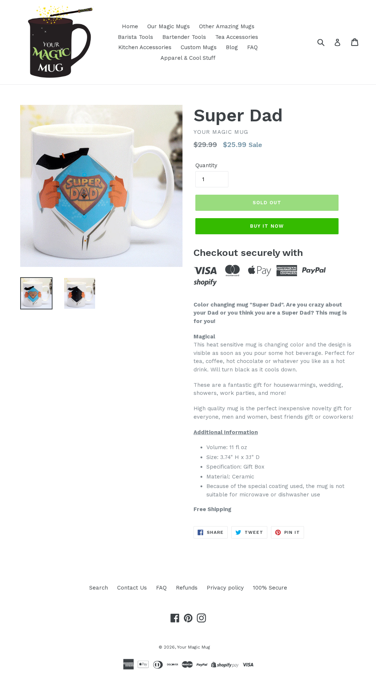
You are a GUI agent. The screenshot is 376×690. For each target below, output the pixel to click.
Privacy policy (225, 587)
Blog (232, 47)
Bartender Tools (184, 37)
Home (130, 26)
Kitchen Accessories (144, 47)
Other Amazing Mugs (226, 26)
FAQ (252, 47)
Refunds (187, 587)
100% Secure (270, 587)
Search (98, 587)
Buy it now (266, 226)
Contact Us (132, 587)
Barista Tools (135, 37)
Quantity (206, 165)
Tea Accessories (236, 37)
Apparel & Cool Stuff (188, 58)
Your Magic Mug (193, 647)
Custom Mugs (199, 47)
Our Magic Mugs (168, 26)
